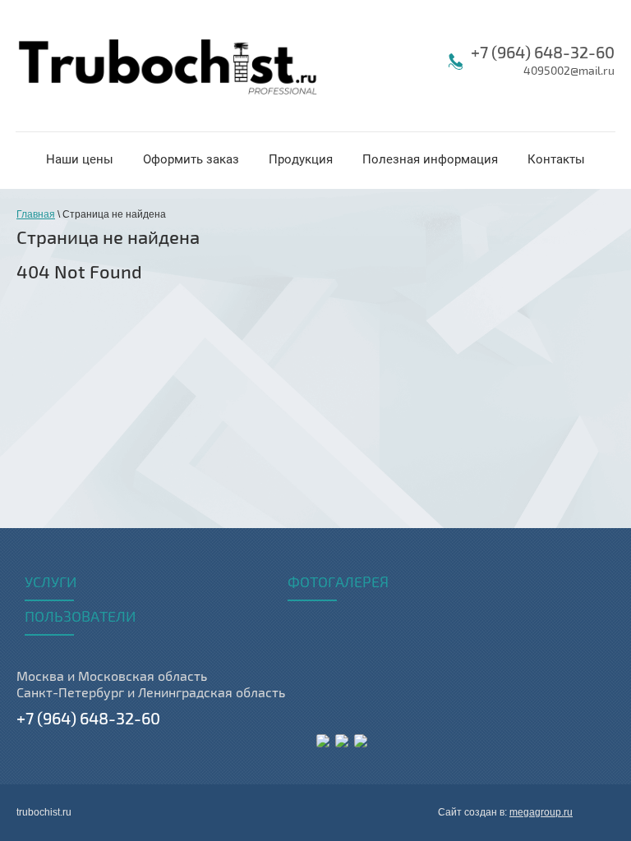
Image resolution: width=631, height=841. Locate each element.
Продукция (301, 159)
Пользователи (80, 617)
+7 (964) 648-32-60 (543, 53)
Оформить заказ (191, 159)
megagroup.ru (541, 812)
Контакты (556, 159)
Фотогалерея (338, 583)
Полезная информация (430, 159)
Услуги (50, 583)
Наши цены (79, 159)
